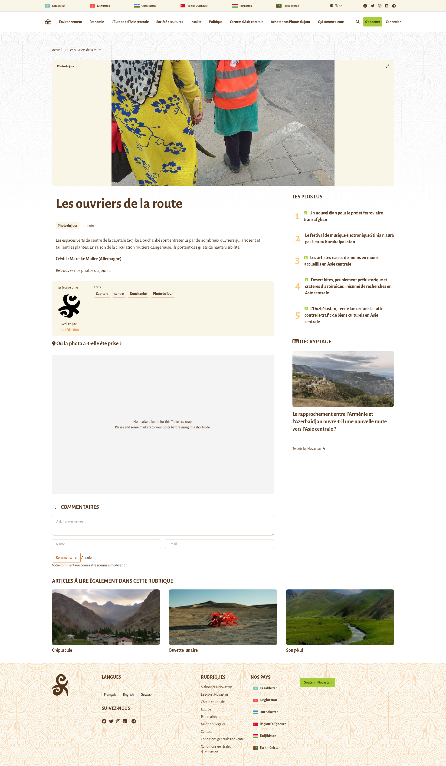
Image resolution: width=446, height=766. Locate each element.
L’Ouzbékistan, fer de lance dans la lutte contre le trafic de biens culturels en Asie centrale (344, 315)
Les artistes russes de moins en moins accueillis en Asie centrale (341, 260)
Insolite (196, 22)
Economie (96, 22)
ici (109, 270)
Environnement (70, 22)
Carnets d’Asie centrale (246, 22)
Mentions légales (213, 724)
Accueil (57, 50)
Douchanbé (138, 294)
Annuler (87, 557)
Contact (206, 731)
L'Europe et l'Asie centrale (130, 22)
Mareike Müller (84, 258)
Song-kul (294, 650)
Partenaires (209, 717)
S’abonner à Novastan (216, 687)
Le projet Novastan (214, 694)
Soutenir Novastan (317, 682)
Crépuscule (62, 650)
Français (110, 695)
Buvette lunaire (183, 650)
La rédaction (70, 330)
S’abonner (372, 22)
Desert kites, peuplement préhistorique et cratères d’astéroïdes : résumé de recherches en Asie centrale (348, 286)
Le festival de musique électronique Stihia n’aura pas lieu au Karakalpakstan (349, 238)
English (128, 695)
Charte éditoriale (213, 702)
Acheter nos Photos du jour (290, 22)
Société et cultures (169, 22)
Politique (216, 22)
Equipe (206, 709)
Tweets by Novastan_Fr (308, 448)
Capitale (102, 294)
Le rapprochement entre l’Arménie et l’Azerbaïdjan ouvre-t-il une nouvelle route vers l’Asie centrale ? (339, 421)
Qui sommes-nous (331, 22)
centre (119, 294)
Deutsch (147, 695)
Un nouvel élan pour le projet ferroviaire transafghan (343, 216)
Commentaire (66, 557)
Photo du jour (65, 66)
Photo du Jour (163, 294)
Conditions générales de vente (222, 739)
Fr (336, 5)
